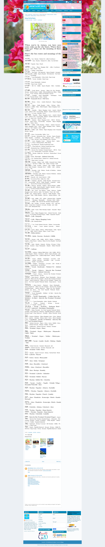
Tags (69, 43)
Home (25, 1)
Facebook (30, 432)
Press (52, 10)
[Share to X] (30, 434)
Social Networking (59, 10)
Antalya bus (30, 14)
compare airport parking (47, 470)
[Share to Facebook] (31, 434)
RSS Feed (41, 521)
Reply (29, 472)
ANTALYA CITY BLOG (52, 542)
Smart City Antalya (45, 10)
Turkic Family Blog (42, 523)
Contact (71, 10)
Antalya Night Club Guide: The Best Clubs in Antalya (73, 55)
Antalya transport (50, 14)
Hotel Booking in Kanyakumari (33, 481)
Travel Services (31, 1)
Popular (64, 43)
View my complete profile (29, 531)
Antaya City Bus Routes (30, 18)
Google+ (39, 432)
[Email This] (27, 434)
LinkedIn (40, 517)
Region (38, 10)
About (29, 10)
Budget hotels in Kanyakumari (33, 483)
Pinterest (40, 519)
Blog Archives (74, 43)
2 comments (40, 19)
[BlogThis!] (29, 434)
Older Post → (58, 461)
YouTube (40, 526)
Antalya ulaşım (33, 15)
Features (37, 1)
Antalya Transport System (34, 446)
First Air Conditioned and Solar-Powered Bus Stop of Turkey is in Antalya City (74, 47)
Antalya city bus (36, 14)
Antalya (34, 10)
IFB (39, 516)
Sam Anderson (30, 468)
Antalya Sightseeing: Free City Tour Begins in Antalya (28, 447)
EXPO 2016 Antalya (50, 1)
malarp (29, 475)
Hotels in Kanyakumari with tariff (33, 484)
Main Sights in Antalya (49, 446)
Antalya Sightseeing (42, 14)
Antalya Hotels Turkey (66, 72)
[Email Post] (26, 434)
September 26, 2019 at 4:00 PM (36, 475)
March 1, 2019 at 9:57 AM (38, 468)
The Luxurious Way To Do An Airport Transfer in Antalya (73, 63)
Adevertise (66, 10)
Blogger (62, 542)
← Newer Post (27, 461)
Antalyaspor (43, 1)
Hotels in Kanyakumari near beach (34, 482)
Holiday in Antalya (27, 4)
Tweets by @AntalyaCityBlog (68, 92)
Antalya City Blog (29, 520)
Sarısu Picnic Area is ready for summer (43, 456)
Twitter (34, 432)
